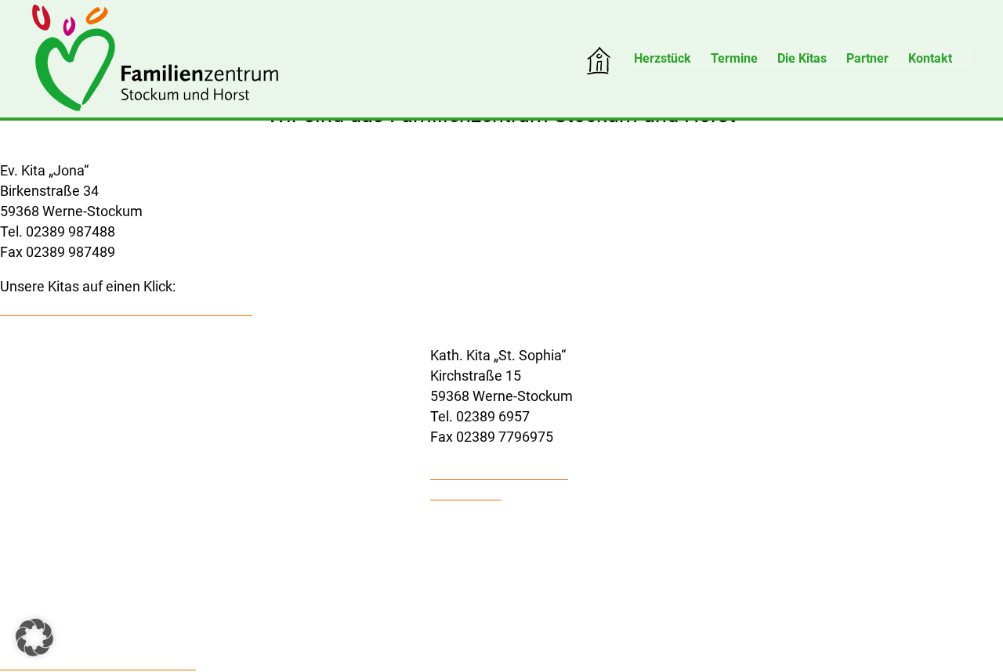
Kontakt (930, 58)
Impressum (466, 491)
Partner (867, 58)
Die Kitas (802, 58)
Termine (734, 58)
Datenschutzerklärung (499, 471)
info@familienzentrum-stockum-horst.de (126, 306)
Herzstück (662, 58)
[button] (34, 637)
